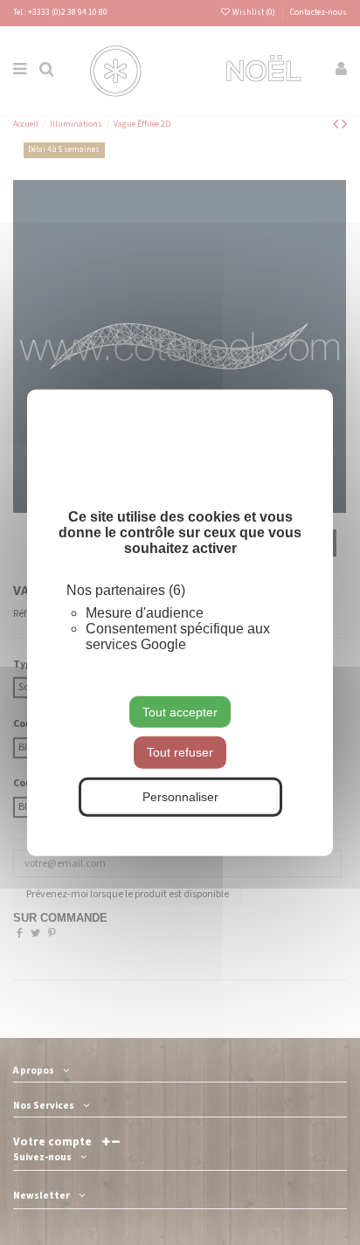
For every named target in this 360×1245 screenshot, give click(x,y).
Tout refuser (180, 752)
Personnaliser (180, 797)
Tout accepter (180, 711)
